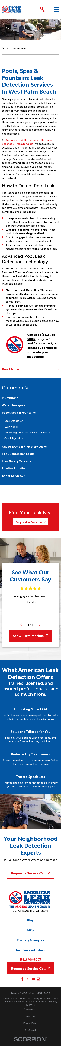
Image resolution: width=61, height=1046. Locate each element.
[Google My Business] (38, 979)
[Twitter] (27, 979)
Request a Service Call (28, 872)
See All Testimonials (28, 635)
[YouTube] (33, 979)
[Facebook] (22, 979)
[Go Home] (3, 48)
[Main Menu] (56, 9)
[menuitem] (9, 397)
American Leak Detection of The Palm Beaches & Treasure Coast (27, 141)
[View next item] (39, 624)
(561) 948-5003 (30, 959)
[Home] (11, 9)
